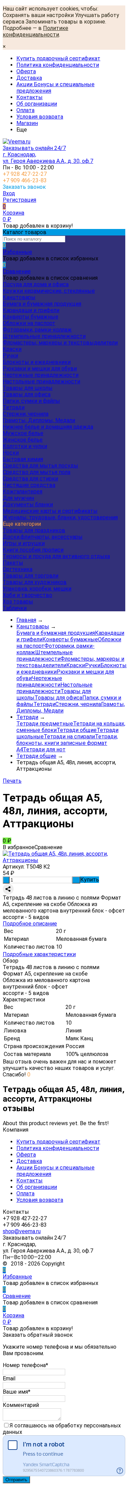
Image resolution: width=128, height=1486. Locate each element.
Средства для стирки (30, 478)
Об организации (36, 104)
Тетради (14, 407)
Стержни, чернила (25, 414)
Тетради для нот (44, 749)
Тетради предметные (44, 723)
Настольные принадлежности (41, 381)
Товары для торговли (30, 575)
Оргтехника (17, 569)
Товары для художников (35, 582)
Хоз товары (18, 601)
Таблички (15, 608)
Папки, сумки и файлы (31, 401)
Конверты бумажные (30, 316)
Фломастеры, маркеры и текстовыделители (60, 342)
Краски (12, 349)
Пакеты (13, 563)
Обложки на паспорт (29, 323)
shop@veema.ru (22, 1231)
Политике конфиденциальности (35, 31)
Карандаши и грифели (31, 310)
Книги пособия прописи (33, 550)
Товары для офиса (27, 394)
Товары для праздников (34, 530)
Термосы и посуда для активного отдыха (56, 556)
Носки (11, 452)
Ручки (10, 355)
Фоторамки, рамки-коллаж (37, 329)
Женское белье (23, 439)
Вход (9, 193)
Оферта (26, 71)
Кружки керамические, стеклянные (49, 291)
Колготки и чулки (25, 446)
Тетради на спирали (69, 736)
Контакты (29, 97)
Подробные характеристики (39, 954)
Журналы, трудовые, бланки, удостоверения (60, 517)
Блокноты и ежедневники (37, 362)
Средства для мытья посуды (40, 465)
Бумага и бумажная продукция (42, 304)
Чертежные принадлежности (41, 375)
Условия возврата (39, 116)
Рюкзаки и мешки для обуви (40, 368)
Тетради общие (77, 730)
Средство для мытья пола (36, 472)
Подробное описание (30, 923)
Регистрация (19, 200)
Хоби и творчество (27, 595)
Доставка (29, 78)
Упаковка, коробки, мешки (37, 588)
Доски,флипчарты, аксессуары (43, 537)
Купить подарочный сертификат (58, 58)
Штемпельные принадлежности (44, 336)
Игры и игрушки (24, 543)
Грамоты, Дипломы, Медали (39, 420)
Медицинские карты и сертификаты (50, 511)
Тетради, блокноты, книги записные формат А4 (67, 743)
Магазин (27, 123)
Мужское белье (23, 433)
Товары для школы (28, 388)
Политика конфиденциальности (57, 65)
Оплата (25, 110)
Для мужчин (18, 498)
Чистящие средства (29, 485)
